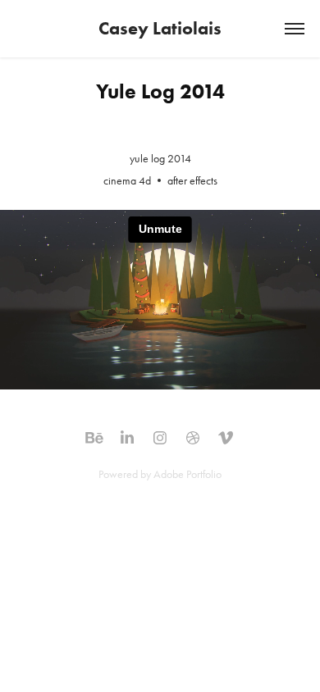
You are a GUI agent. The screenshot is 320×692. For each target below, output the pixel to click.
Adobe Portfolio (187, 474)
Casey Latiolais (160, 28)
